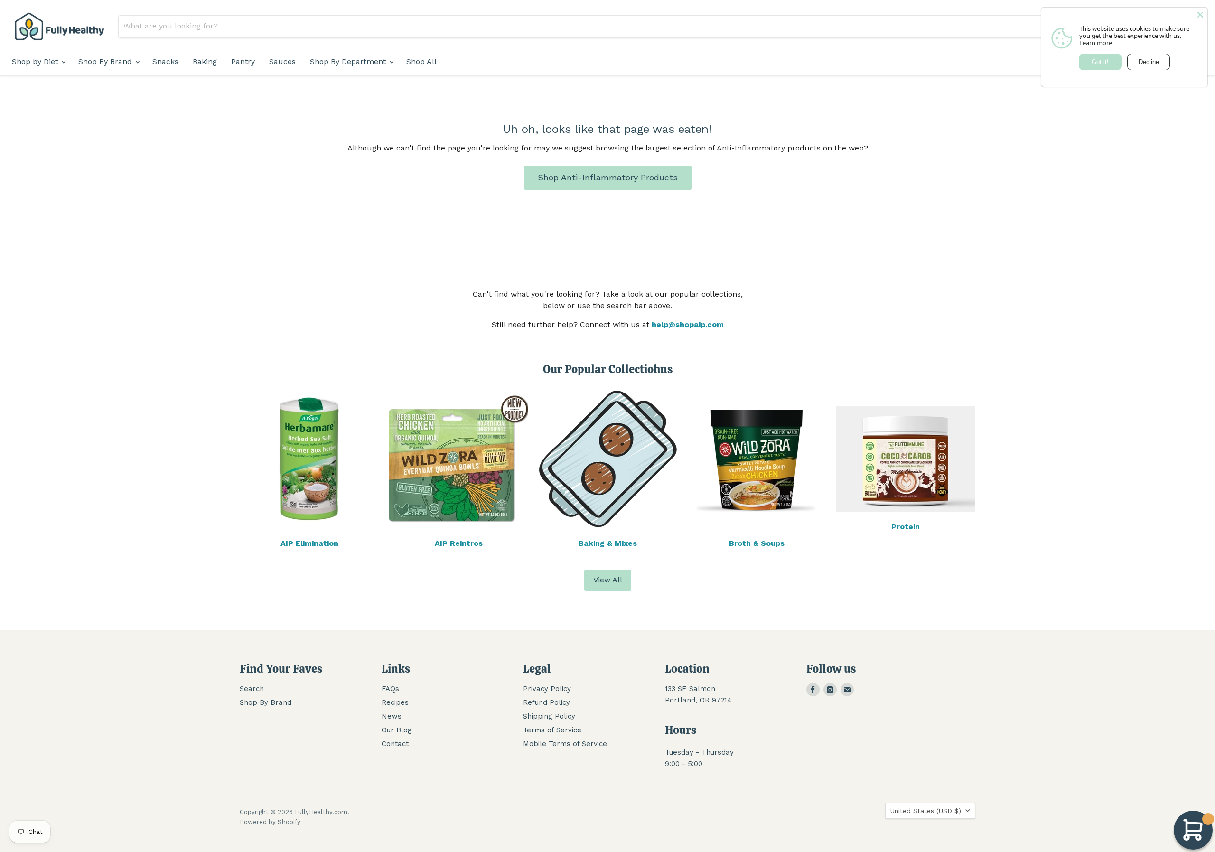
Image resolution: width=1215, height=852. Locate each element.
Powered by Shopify (270, 821)
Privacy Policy (547, 688)
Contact (395, 744)
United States (925, 811)
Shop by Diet (36, 61)
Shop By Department (349, 61)
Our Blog (397, 730)
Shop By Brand (106, 61)
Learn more (1095, 42)
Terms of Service (552, 730)
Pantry (243, 61)
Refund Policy (546, 702)
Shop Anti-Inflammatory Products (608, 177)
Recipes (395, 702)
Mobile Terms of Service (565, 744)
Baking (205, 61)
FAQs (390, 688)
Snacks (165, 61)
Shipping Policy (549, 716)
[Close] (1200, 14)
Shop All (421, 61)
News (392, 716)
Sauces (282, 61)
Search (252, 688)
